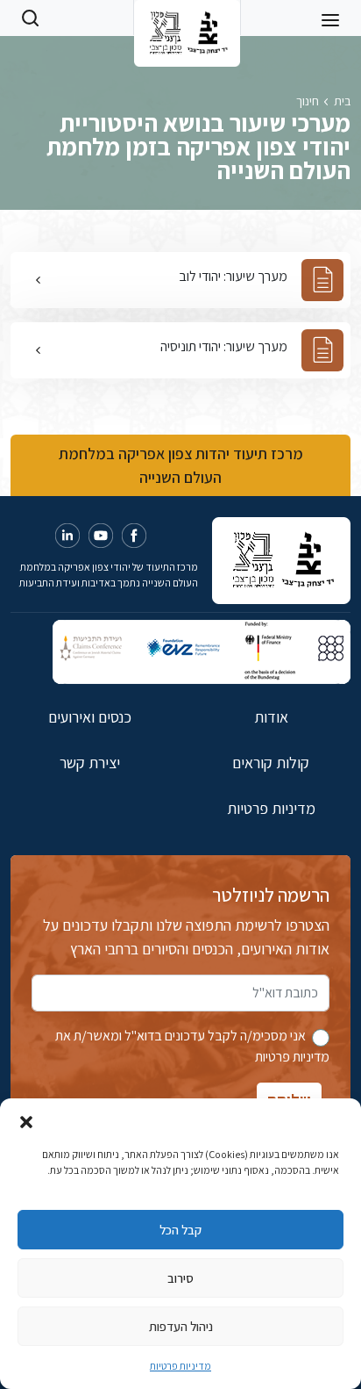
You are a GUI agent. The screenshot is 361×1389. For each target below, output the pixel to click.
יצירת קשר (90, 762)
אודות (271, 717)
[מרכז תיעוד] (187, 17)
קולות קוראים (270, 762)
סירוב (180, 1278)
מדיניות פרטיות (180, 1365)
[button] (26, 1120)
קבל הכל (180, 1229)
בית (342, 101)
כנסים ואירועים (89, 717)
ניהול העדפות (181, 1326)
